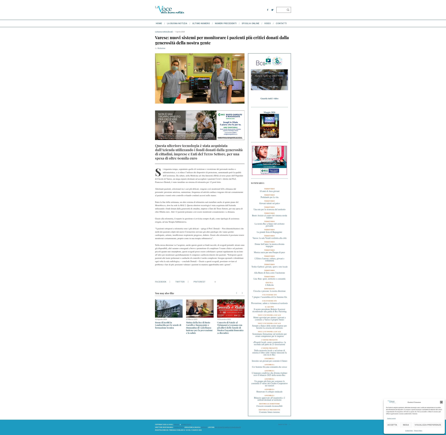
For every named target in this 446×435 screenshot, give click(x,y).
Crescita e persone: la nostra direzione (269, 290)
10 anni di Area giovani (269, 191)
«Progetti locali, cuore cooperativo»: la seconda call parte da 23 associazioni (269, 343)
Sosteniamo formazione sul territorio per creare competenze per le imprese (269, 334)
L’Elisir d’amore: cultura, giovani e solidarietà (269, 259)
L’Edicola (269, 284)
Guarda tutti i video (269, 98)
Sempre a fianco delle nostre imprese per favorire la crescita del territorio (269, 326)
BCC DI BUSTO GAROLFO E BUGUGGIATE (228, 427)
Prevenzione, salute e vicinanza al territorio (269, 303)
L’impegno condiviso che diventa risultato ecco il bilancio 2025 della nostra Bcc (269, 373)
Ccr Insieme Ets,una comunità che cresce (269, 366)
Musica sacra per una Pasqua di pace (269, 252)
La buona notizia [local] (164, 32)
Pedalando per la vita (269, 197)
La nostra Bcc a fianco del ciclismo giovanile (269, 224)
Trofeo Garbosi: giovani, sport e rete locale (269, 266)
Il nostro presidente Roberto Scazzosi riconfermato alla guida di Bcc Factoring (269, 310)
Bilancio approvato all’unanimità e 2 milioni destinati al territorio (269, 398)
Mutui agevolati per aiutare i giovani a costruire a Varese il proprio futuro (269, 318)
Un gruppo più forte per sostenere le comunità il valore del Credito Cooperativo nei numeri (269, 383)
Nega (406, 425)
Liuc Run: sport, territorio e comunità (269, 278)
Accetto (269, 83)
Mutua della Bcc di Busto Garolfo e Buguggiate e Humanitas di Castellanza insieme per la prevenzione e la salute (199, 327)
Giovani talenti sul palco (269, 203)
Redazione (161, 48)
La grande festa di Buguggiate (269, 231)
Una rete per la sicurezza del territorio (269, 209)
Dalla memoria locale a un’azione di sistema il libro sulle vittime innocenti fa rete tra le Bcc (269, 352)
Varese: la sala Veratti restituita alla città (269, 237)
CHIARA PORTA (179, 427)
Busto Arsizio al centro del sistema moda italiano (269, 216)
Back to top (282, 424)
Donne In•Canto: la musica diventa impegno (269, 245)
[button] (441, 402)
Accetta (392, 425)
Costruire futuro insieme (269, 412)
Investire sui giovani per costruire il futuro (269, 360)
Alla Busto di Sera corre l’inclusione (269, 272)
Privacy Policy (418, 430)
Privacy (176, 424)
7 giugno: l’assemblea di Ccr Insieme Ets (269, 296)
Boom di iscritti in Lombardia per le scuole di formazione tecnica (168, 325)
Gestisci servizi (391, 418)
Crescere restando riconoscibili (269, 405)
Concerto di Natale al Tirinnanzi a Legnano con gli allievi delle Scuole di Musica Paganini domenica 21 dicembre (230, 327)
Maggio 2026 (269, 112)
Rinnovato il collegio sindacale (269, 391)
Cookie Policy (409, 430)
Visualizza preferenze (428, 425)
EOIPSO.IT (204, 427)
